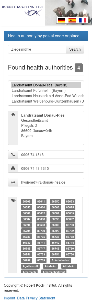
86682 (41, 213)
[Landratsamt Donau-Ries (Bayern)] (46, 85)
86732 (70, 231)
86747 (41, 248)
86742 (55, 242)
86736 (55, 237)
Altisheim (69, 266)
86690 (55, 219)
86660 (41, 207)
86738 (70, 237)
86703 (70, 225)
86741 (41, 242)
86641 (41, 201)
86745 (26, 248)
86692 (70, 219)
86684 (55, 213)
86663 (55, 207)
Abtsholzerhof (61, 260)
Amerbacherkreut (54, 272)
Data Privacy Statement (36, 297)
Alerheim (50, 266)
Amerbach (29, 272)
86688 (41, 219)
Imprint (9, 297)
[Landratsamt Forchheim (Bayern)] (46, 90)
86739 (26, 242)
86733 (26, 237)
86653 (70, 201)
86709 (41, 231)
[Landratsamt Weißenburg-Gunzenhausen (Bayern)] (46, 101)
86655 (26, 207)
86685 (70, 213)
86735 (41, 237)
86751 (26, 254)
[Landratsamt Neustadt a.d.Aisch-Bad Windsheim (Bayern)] (46, 95)
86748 (55, 248)
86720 (55, 231)
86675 (70, 207)
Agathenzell (30, 266)
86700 (55, 225)
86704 (26, 231)
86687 (26, 219)
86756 (70, 254)
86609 (26, 201)
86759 (41, 260)
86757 (26, 260)
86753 (41, 254)
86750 (70, 248)
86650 (55, 201)
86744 (70, 242)
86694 (26, 225)
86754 (55, 254)
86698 (41, 225)
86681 (26, 213)
